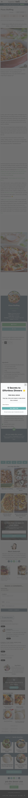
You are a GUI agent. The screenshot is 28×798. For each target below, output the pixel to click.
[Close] (25, 384)
